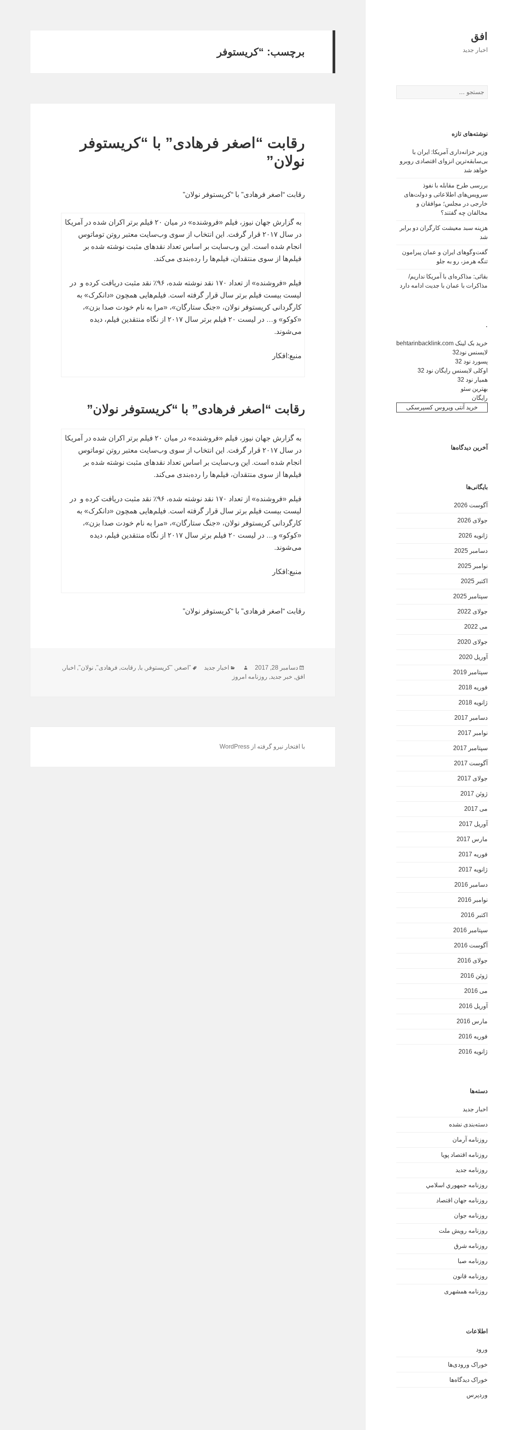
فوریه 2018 (473, 687)
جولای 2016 (472, 960)
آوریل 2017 (473, 824)
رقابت (128, 667)
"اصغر (183, 667)
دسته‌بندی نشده (468, 1124)
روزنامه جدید (471, 1170)
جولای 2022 (472, 611)
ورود (482, 1349)
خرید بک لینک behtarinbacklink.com (442, 343)
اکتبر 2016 (474, 915)
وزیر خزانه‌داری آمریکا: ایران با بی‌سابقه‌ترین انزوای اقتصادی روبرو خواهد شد (444, 161)
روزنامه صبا (473, 1261)
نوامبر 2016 (473, 900)
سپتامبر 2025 (470, 596)
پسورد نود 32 (471, 361)
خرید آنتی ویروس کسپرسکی (442, 407)
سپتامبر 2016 (470, 930)
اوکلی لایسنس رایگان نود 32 (453, 370)
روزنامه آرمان (470, 1139)
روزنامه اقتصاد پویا (464, 1155)
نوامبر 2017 (473, 733)
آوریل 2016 (473, 1006)
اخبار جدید (475, 1109)
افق (479, 36)
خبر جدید (281, 676)
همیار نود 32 (472, 379)
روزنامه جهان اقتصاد (462, 1200)
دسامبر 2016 (471, 884)
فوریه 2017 (473, 854)
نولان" (85, 667)
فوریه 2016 (473, 1036)
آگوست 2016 (471, 945)
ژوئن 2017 (474, 793)
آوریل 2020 (473, 657)
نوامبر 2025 (473, 566)
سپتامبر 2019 (470, 672)
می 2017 (476, 808)
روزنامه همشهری (466, 1291)
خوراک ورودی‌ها (468, 1364)
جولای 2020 (472, 642)
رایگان (480, 398)
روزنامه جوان (471, 1215)
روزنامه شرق (471, 1246)
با (141, 667)
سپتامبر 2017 (470, 748)
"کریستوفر (159, 667)
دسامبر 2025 (471, 550)
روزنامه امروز (249, 676)
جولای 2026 (472, 520)
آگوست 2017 (471, 763)
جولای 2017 (472, 778)
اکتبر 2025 (474, 581)
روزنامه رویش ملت (463, 1230)
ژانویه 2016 (473, 1051)
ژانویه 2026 (473, 535)
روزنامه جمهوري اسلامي (457, 1185)
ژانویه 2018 (473, 702)
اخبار (69, 667)
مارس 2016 (472, 1021)
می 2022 (476, 626)
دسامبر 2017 (471, 717)
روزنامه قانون (470, 1276)
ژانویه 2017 (473, 869)
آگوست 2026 (471, 505)
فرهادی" (107, 667)
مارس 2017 (472, 839)
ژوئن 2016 (474, 975)
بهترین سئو (474, 388)
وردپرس (477, 1395)
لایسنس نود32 (470, 352)
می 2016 (476, 991)
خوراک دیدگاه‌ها (468, 1380)
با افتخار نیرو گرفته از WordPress (262, 746)
